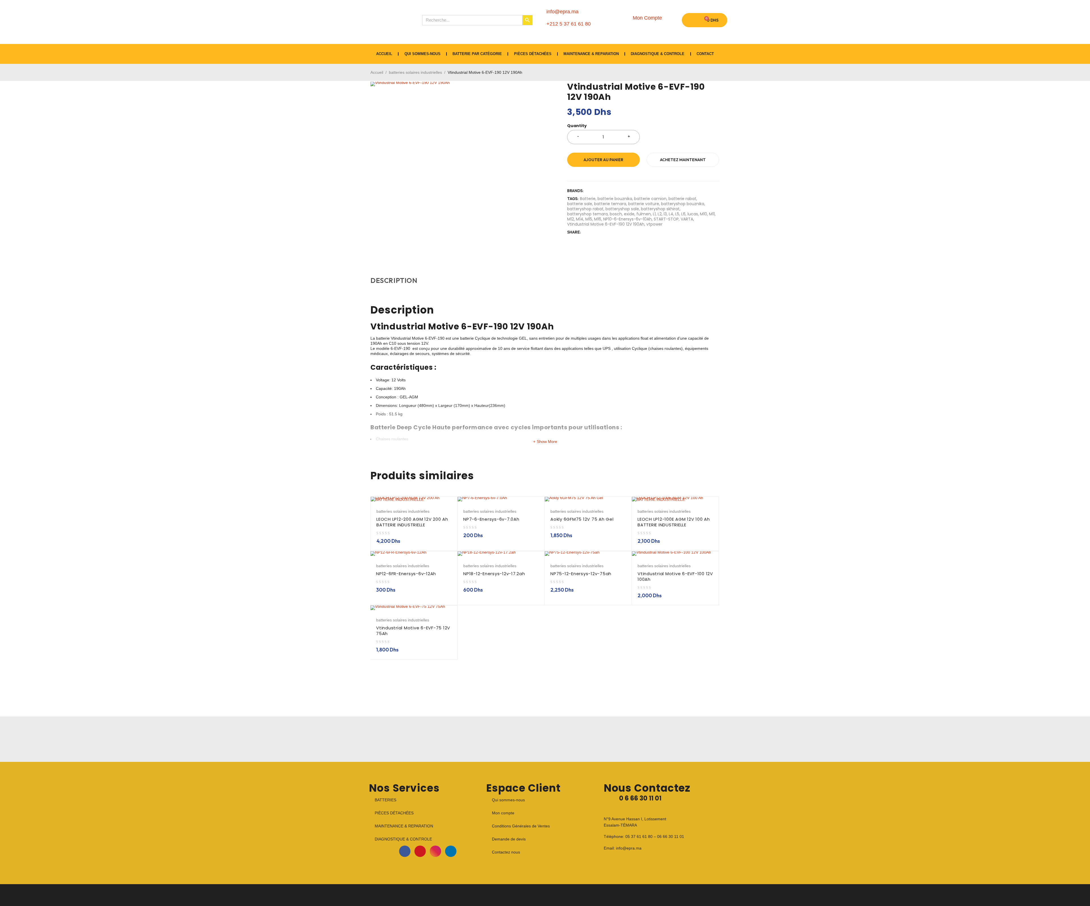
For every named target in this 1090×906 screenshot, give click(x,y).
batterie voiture (643, 203)
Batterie (588, 198)
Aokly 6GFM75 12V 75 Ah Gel (582, 519)
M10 (703, 213)
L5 (677, 213)
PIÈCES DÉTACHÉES (533, 54)
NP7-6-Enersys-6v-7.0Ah (491, 519)
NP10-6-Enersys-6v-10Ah (627, 219)
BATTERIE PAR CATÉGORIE (477, 54)
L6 (683, 213)
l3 (665, 213)
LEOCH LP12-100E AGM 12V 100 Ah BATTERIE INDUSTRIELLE (674, 522)
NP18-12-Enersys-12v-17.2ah (494, 574)
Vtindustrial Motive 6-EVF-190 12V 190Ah (605, 224)
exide (629, 213)
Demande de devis (509, 839)
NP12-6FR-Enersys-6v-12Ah (406, 574)
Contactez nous (506, 852)
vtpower (654, 224)
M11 (712, 213)
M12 (570, 219)
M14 (579, 219)
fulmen (643, 213)
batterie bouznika (615, 198)
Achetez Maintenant (683, 159)
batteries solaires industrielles (415, 72)
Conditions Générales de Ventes (521, 826)
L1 (654, 213)
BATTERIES (385, 800)
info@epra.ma (629, 848)
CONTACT (705, 54)
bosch (616, 213)
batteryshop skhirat (660, 208)
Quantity (577, 126)
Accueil (376, 72)
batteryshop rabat (585, 208)
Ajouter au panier (603, 159)
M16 (597, 219)
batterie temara (610, 203)
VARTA (687, 219)
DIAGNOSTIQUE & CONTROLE (657, 54)
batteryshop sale (622, 208)
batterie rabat (682, 198)
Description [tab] (394, 280)
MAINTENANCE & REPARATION (591, 54)
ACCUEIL (384, 54)
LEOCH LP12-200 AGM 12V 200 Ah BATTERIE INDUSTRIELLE (412, 522)
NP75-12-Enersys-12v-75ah (580, 574)
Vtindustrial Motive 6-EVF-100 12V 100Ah (675, 576)
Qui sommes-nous (422, 54)
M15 (588, 219)
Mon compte (503, 813)
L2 (660, 213)
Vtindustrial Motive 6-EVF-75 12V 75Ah (413, 630)
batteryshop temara (587, 213)
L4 (671, 213)
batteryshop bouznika (682, 203)
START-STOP (666, 219)
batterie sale (579, 203)
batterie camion (650, 198)
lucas (692, 213)
